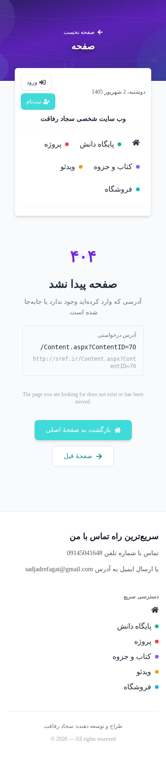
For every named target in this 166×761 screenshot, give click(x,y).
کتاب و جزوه (113, 166)
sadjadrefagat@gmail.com (59, 569)
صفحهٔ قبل (78, 456)
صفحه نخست (79, 32)
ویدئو (67, 166)
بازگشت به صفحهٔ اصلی (78, 429)
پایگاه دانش (97, 144)
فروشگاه (118, 189)
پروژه (52, 144)
